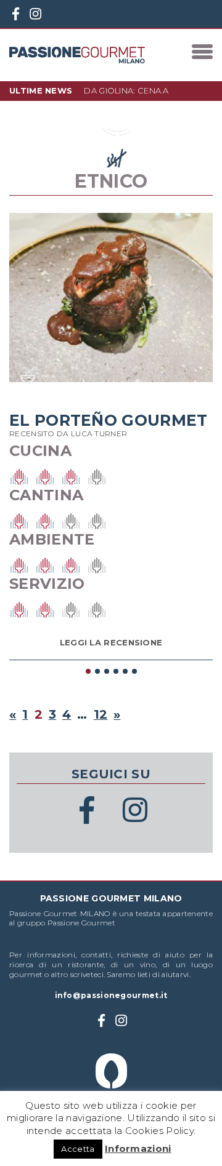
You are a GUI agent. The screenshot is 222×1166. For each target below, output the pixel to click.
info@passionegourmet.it (111, 995)
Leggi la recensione (111, 642)
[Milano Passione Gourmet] (77, 55)
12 (101, 714)
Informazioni (138, 1148)
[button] (87, 670)
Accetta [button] (77, 1149)
